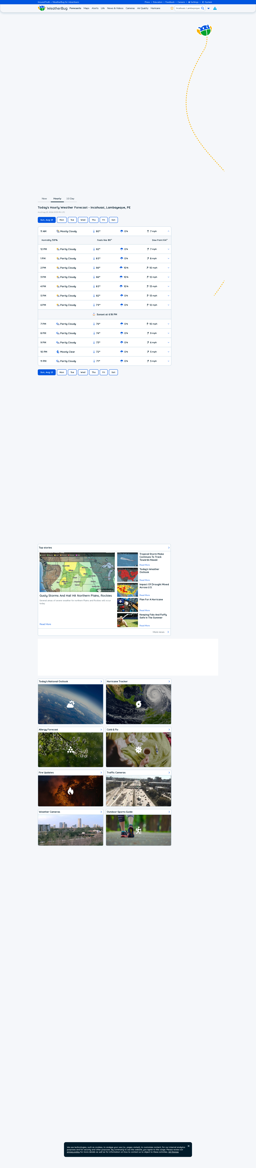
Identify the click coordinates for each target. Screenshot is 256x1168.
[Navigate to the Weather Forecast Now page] (52, 8)
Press (147, 2)
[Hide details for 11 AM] (168, 231)
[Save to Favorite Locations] (172, 8)
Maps (86, 8)
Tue (72, 220)
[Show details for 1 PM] (168, 258)
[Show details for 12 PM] (168, 249)
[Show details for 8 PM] (168, 333)
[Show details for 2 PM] (168, 268)
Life (103, 8)
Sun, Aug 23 (46, 220)
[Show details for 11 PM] (168, 361)
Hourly (57, 198)
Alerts (95, 8)
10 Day (70, 198)
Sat (113, 220)
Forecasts (75, 8)
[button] (188, 1146)
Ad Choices (173, 1152)
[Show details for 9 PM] (168, 342)
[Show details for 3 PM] (168, 277)
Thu (94, 220)
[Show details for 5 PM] (168, 296)
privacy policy (73, 1152)
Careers (181, 2)
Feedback (170, 2)
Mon (62, 220)
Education (157, 2)
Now (44, 198)
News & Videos (115, 8)
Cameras (130, 8)
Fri (103, 220)
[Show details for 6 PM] (168, 305)
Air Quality (142, 8)
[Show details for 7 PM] (168, 324)
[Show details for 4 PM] (168, 286)
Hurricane (155, 8)
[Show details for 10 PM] (168, 352)
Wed (83, 220)
